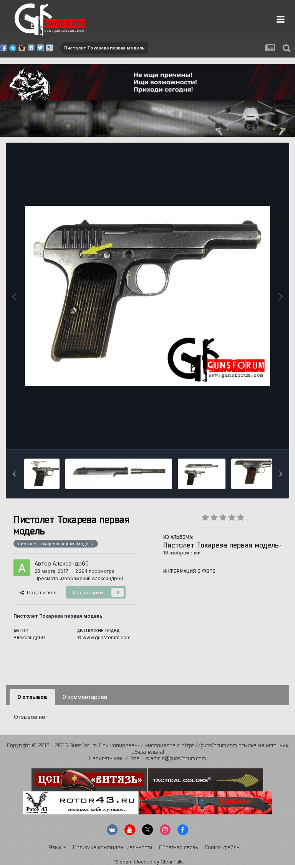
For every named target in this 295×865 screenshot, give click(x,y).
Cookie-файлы (222, 847)
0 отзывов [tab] (32, 697)
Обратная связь (178, 847)
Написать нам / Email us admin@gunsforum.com (147, 758)
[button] (14, 473)
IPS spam (122, 862)
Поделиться (40, 592)
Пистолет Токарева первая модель (221, 545)
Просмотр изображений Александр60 (79, 578)
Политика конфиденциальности (112, 847)
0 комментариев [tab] (85, 697)
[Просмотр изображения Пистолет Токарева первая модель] (42, 474)
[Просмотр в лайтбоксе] (147, 296)
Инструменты (256, 435)
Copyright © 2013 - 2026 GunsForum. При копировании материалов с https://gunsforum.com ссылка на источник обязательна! (147, 748)
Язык (56, 847)
